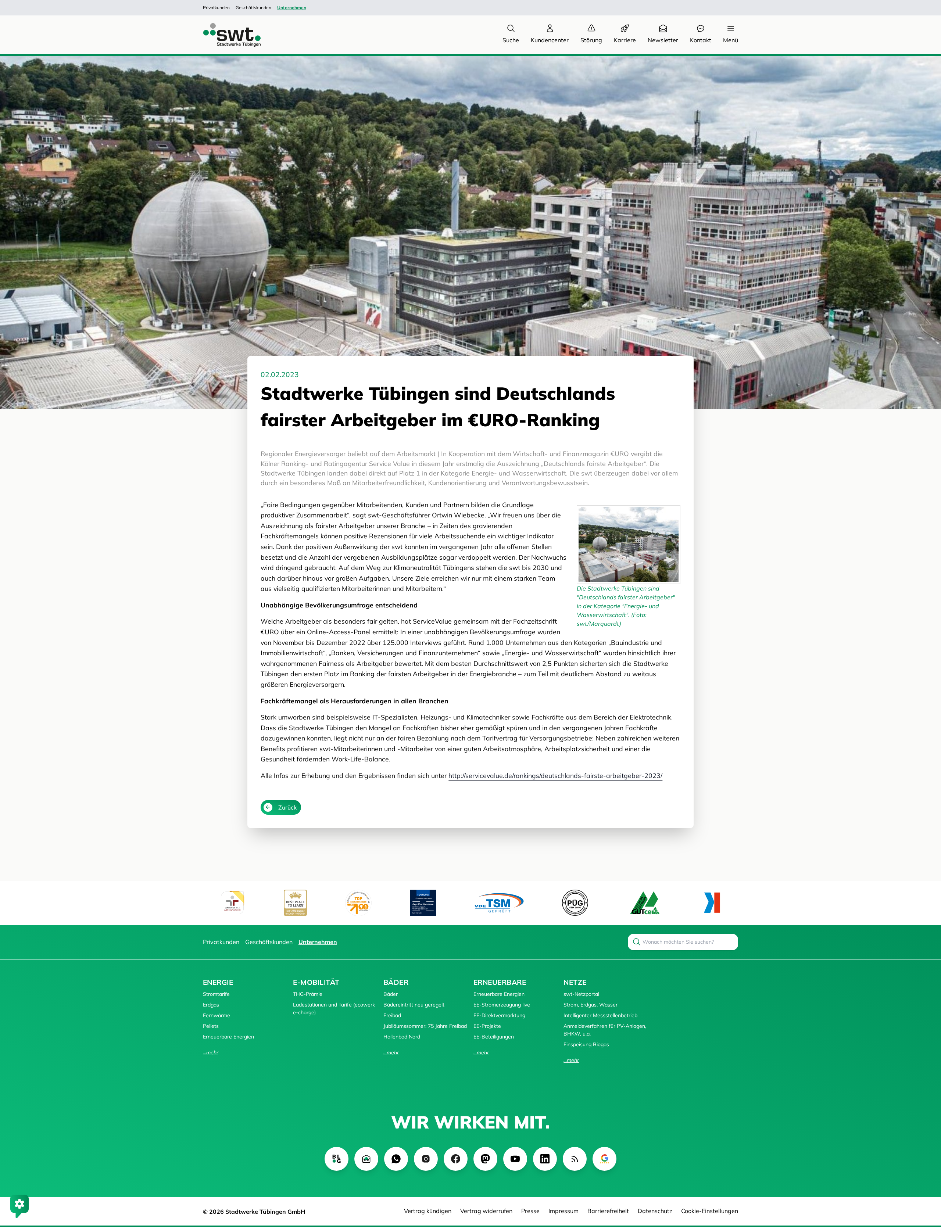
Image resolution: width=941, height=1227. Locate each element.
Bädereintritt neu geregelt (413, 1004)
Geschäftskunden (253, 7)
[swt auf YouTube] (515, 1159)
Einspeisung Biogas (586, 1044)
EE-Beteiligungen (493, 1036)
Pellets (211, 1026)
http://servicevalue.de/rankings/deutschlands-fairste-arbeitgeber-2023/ (555, 775)
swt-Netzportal (581, 994)
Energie (218, 982)
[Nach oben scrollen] (925, 1181)
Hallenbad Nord (401, 1036)
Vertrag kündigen (427, 1211)
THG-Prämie (307, 994)
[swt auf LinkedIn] (545, 1159)
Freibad (392, 1015)
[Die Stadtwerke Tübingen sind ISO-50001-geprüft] (644, 903)
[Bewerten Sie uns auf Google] (604, 1159)
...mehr (210, 1052)
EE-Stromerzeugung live (501, 1004)
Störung (591, 40)
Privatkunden (216, 7)
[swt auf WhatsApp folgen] (396, 1159)
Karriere (625, 40)
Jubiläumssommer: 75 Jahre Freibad (425, 1026)
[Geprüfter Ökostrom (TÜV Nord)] (423, 903)
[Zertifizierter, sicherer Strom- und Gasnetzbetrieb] (575, 903)
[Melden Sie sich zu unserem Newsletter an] (366, 1159)
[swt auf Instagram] (426, 1159)
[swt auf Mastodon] (485, 1159)
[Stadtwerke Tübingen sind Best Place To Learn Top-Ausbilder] (295, 903)
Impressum (563, 1211)
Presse (530, 1211)
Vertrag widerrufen (486, 1211)
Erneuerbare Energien (228, 1036)
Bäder (395, 982)
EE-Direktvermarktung (499, 1015)
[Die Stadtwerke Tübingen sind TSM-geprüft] (499, 902)
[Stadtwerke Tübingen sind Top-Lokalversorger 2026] (358, 903)
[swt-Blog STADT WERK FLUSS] (336, 1159)
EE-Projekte (487, 1026)
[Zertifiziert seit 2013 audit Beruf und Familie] (232, 903)
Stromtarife (216, 994)
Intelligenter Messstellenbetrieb (600, 1015)
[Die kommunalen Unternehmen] (712, 903)
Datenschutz (655, 1211)
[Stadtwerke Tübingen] (225, 35)
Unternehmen (291, 7)
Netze (574, 982)
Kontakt (700, 40)
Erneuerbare (499, 982)
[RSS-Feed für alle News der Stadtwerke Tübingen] (575, 1159)
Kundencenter (550, 40)
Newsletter (663, 40)
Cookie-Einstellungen (709, 1211)
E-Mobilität (316, 982)
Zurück (287, 807)
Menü (730, 40)
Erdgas (211, 1004)
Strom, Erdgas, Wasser (590, 1004)
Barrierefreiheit (608, 1211)
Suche (510, 40)
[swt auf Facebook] (456, 1159)
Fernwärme (216, 1015)
